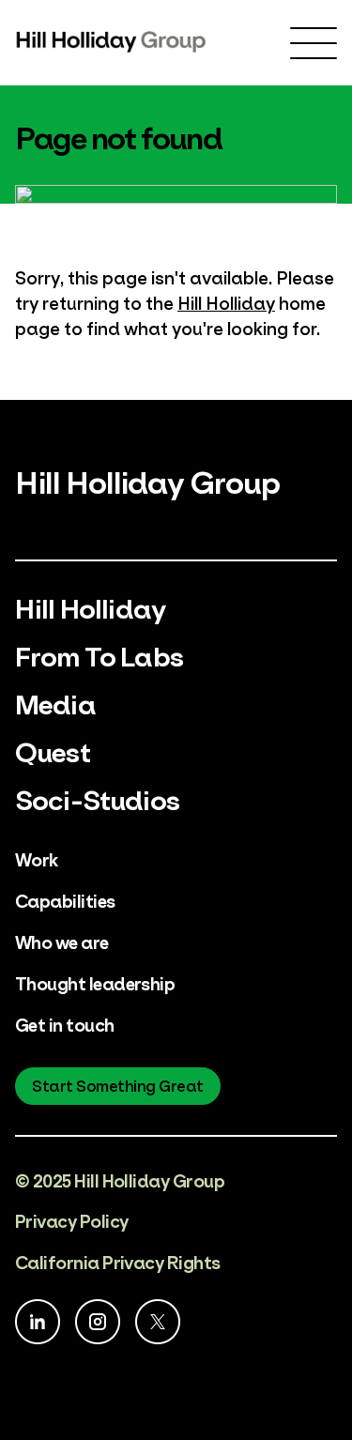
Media (55, 701)
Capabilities (65, 899)
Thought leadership (95, 982)
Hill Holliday (226, 301)
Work (36, 858)
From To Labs (99, 654)
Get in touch (65, 1023)
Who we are (62, 941)
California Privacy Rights (118, 1261)
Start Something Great (118, 1084)
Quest (52, 749)
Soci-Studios (97, 797)
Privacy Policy (71, 1220)
